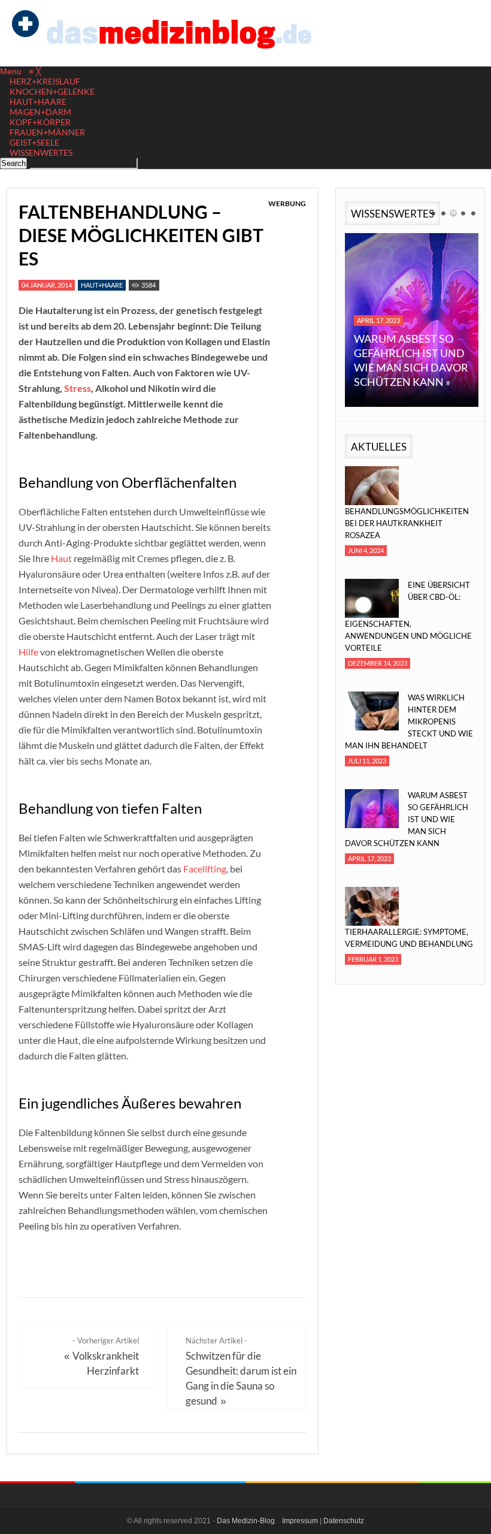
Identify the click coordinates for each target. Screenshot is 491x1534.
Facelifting (204, 868)
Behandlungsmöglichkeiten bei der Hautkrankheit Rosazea (407, 523)
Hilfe (28, 651)
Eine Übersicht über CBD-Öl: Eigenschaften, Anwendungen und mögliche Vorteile (408, 616)
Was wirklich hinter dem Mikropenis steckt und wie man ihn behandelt (409, 721)
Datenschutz (343, 1521)
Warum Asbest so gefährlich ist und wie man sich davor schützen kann (406, 819)
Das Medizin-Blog (246, 1521)
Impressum (300, 1521)
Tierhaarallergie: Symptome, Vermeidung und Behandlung (409, 938)
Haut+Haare (102, 285)
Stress (77, 388)
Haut (61, 558)
